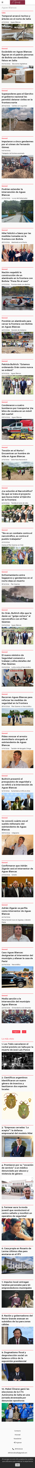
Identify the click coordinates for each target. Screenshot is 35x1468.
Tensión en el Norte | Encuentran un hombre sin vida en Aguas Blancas (16, 453)
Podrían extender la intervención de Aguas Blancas (13, 192)
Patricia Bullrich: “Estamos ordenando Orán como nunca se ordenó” (17, 367)
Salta (3, 13)
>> (24, 1032)
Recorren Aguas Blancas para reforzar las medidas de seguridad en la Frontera (17, 700)
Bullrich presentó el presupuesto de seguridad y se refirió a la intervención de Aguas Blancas (17, 783)
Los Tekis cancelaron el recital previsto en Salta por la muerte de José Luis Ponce (17, 1047)
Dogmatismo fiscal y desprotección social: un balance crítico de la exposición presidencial (15, 1357)
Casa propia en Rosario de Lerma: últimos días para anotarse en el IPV (16, 1251)
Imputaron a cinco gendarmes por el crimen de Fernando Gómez (17, 144)
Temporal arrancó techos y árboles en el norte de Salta (16, 17)
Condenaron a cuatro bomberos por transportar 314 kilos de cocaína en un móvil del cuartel (17, 409)
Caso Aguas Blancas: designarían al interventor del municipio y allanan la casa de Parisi (17, 957)
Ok (17, 1465)
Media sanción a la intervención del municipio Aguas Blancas (16, 1001)
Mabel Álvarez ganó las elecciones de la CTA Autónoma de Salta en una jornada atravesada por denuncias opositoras (16, 1395)
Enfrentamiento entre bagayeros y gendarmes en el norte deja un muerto (17, 578)
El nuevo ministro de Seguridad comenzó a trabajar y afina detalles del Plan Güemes (16, 659)
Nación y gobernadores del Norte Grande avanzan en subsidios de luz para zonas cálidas (17, 1320)
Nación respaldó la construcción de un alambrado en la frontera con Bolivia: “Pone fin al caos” (17, 277)
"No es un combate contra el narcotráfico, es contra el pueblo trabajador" (17, 536)
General (4, 49)
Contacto (17, 1431)
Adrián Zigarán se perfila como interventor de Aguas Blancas (16, 911)
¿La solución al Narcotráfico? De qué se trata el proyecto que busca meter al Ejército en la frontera (17, 495)
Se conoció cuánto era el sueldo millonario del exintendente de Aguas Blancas (15, 825)
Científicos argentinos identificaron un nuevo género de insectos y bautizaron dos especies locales (14, 1083)
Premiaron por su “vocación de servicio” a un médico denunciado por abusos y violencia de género (17, 1169)
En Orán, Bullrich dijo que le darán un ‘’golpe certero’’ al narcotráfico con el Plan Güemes (16, 617)
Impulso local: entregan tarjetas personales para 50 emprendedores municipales (17, 1285)
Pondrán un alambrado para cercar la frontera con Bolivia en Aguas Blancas (17, 324)
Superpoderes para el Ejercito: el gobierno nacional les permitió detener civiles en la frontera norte (17, 98)
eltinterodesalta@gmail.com (17, 1452)
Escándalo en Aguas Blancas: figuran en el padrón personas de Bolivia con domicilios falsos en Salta (17, 56)
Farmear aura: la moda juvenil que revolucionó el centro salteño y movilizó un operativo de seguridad (17, 1211)
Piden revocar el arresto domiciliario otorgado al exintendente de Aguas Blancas (15, 741)
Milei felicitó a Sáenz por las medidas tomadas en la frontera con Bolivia (16, 236)
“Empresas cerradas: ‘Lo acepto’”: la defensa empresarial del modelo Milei (17, 1130)
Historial (17, 1434)
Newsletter (17, 1438)
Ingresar (19, 1442)
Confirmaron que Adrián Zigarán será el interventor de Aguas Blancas (17, 869)
